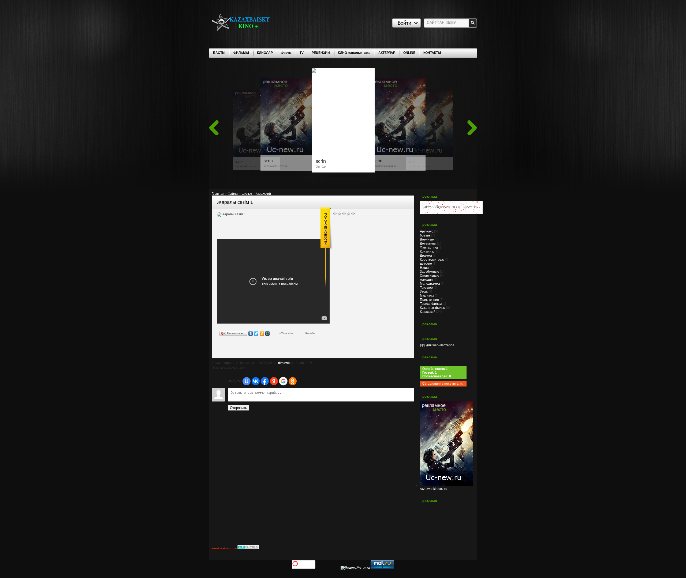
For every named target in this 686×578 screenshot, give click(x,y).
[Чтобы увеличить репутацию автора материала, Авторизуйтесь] (285, 333)
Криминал (427, 251)
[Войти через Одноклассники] (293, 381)
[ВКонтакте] (250, 333)
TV (302, 53)
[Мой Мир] (267, 333)
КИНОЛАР (265, 53)
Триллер (426, 288)
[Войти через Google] (283, 381)
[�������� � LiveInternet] (241, 349)
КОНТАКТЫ (432, 53)
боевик (425, 235)
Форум (286, 53)
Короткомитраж (432, 259)
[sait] (451, 213)
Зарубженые (429, 271)
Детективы (428, 243)
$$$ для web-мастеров (437, 345)
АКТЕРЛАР (386, 53)
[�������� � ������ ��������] (248, 349)
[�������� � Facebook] (227, 349)
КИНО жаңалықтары (354, 53)
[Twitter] (256, 333)
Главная (218, 194)
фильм (247, 194)
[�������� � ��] (269, 349)
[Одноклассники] (262, 333)
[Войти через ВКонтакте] (256, 381)
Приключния (429, 300)
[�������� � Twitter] (234, 349)
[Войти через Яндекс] (274, 381)
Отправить (238, 408)
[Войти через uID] (247, 381)
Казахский (263, 194)
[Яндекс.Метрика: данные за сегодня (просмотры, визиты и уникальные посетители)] (355, 568)
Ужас (424, 292)
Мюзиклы (427, 296)
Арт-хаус (426, 231)
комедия (426, 280)
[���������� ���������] (220, 349)
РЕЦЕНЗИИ (321, 53)
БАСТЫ (219, 53)
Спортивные (429, 275)
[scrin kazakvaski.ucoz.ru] (429, 155)
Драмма (426, 255)
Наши (424, 267)
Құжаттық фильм (432, 308)
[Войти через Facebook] (265, 381)
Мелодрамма (430, 284)
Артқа (214, 127)
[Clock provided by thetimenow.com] (446, 525)
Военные (427, 239)
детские (426, 263)
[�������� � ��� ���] (255, 349)
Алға (472, 127)
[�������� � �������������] (262, 349)
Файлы (233, 194)
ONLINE (409, 53)
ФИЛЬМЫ (241, 53)
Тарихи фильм (431, 304)
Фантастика (429, 247)
